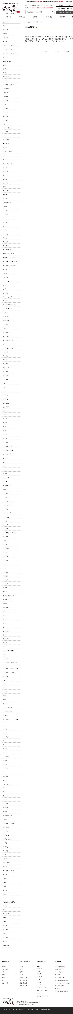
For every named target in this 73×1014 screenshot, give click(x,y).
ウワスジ (5, 108)
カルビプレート (7, 151)
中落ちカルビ (7, 862)
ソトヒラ (5, 375)
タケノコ (5, 387)
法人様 (35, 17)
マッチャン (6, 737)
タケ (4, 383)
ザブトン (5, 269)
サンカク (5, 242)
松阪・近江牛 (23, 983)
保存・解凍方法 (59, 977)
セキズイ (5, 356)
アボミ (5, 73)
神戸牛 (21, 969)
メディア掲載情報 (60, 966)
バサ (4, 611)
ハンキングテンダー (8, 595)
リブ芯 (5, 843)
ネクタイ (5, 536)
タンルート (6, 411)
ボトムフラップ (7, 707)
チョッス (5, 458)
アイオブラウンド (8, 45)
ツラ (4, 466)
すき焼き (4, 966)
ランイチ (5, 807)
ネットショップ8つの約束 (62, 983)
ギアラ (5, 167)
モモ (38, 971)
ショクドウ (6, 301)
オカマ (5, 124)
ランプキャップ (7, 815)
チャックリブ (7, 454)
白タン (5, 910)
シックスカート (7, 281)
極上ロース (40, 974)
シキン (5, 273)
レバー (5, 855)
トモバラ (5, 509)
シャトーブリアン (8, 297)
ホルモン (5, 703)
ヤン (4, 792)
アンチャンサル (7, 77)
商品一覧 (49, 17)
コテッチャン (7, 202)
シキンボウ (6, 277)
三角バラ (5, 858)
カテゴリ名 (6, 143)
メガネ (5, 780)
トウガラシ (6, 497)
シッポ (5, 285)
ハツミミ (5, 572)
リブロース (6, 835)
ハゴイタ (5, 556)
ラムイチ (5, 803)
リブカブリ (6, 827)
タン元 (5, 422)
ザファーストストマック (10, 261)
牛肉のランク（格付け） (10, 902)
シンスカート (7, 320)
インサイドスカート (8, 84)
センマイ (5, 363)
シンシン (5, 312)
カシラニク (6, 139)
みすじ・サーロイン (43, 996)
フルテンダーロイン (8, 650)
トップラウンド (7, 505)
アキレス (5, 57)
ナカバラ (5, 525)
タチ (4, 391)
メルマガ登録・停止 (44, 1009)
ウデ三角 (5, 100)
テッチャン (6, 477)
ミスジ (5, 764)
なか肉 (5, 33)
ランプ (5, 811)
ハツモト (5, 576)
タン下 (5, 415)
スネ (4, 344)
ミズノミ (5, 768)
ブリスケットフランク (9, 672)
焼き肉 (4, 974)
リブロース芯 (7, 839)
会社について (59, 988)
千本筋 (5, 866)
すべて (57, 52)
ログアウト (11, 1009)
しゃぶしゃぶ (5, 969)
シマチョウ (6, 293)
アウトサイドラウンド (9, 53)
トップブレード (7, 501)
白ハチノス (6, 913)
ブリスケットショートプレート (10, 663)
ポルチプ (5, 715)
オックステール (7, 128)
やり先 (5, 41)
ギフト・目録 (5, 983)
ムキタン (5, 776)
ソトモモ (5, 379)
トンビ (5, 521)
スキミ (5, 328)
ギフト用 (8, 17)
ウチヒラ (5, 92)
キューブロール (7, 163)
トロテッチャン (7, 517)
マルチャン (6, 756)
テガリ (5, 473)
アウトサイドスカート (9, 49)
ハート (5, 603)
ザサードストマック (8, 253)
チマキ (5, 438)
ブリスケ (5, 658)
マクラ (5, 733)
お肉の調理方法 (59, 969)
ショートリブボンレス (9, 304)
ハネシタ (5, 584)
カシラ (5, 135)
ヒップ (5, 619)
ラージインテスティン (9, 823)
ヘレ (4, 684)
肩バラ (5, 925)
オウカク (5, 120)
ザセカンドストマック (9, 257)
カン (4, 155)
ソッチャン (6, 367)
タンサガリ (6, 407)
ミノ (4, 772)
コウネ (5, 194)
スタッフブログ (7, 332)
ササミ (5, 238)
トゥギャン (6, 493)
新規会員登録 (19, 1009)
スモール (5, 352)
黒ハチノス (6, 945)
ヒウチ (5, 615)
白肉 (4, 917)
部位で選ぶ (41, 961)
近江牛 (21, 972)
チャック (5, 442)
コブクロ (5, 210)
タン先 (5, 426)
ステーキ (4, 972)
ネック (5, 544)
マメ (4, 741)
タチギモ (5, 395)
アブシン (5, 69)
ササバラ (5, 234)
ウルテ (5, 104)
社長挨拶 (57, 974)
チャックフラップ (8, 450)
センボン (5, 360)
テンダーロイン (7, 485)
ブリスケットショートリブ (10, 668)
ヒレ (4, 627)
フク (4, 646)
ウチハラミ (6, 88)
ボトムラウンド (7, 711)
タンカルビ (6, 403)
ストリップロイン (8, 340)
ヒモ (4, 623)
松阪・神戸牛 (23, 980)
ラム (4, 800)
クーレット (6, 183)
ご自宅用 (22, 17)
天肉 (4, 882)
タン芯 (5, 430)
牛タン (5, 898)
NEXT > (68, 52)
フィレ (5, 635)
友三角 (5, 874)
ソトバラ (5, 371)
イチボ (5, 80)
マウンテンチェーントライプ (10, 720)
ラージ (5, 819)
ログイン (4, 1009)
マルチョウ (6, 760)
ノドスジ (5, 552)
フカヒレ (5, 642)
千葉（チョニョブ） (8, 870)
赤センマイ (6, 937)
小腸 (4, 886)
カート (36, 1009)
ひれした (5, 37)
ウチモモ (5, 96)
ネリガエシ (6, 548)
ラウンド (5, 796)
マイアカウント (28, 1009)
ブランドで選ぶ (25, 961)
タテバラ (5, 399)
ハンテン (5, 599)
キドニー (5, 159)
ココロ (5, 198)
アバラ (5, 65)
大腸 (4, 878)
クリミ (5, 179)
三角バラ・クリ (41, 993)
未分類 (5, 890)
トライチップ (7, 513)
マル (4, 744)
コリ (4, 218)
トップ (25, 22)
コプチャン (6, 214)
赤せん (5, 933)
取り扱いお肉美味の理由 (62, 980)
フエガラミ (6, 639)
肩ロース (5, 929)
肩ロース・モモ (41, 987)
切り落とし (5, 977)
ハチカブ (5, 560)
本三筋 (5, 894)
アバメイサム (7, 61)
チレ (4, 462)
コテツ (5, 206)
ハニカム (5, 580)
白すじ (5, 906)
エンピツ (5, 116)
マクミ (5, 729)
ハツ (4, 568)
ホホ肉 (5, 699)
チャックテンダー (8, 446)
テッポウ (5, 481)
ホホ (4, 695)
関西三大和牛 (23, 977)
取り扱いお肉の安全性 (61, 991)
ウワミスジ (6, 112)
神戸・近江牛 (23, 985)
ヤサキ (5, 788)
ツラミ (5, 470)
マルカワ (5, 748)
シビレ (5, 289)
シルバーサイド (7, 308)
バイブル (5, 607)
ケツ (4, 187)
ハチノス (5, 564)
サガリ (5, 230)
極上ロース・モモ (42, 990)
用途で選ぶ (5, 961)
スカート (5, 324)
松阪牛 (21, 966)
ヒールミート (7, 631)
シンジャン (6, 316)
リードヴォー (7, 851)
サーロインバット (8, 249)
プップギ (5, 676)
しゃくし (5, 25)
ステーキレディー (8, 336)
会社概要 (62, 17)
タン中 (5, 418)
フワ (4, 654)
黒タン (5, 941)
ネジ (4, 540)
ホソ (4, 688)
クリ (4, 175)
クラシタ (5, 171)
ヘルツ (5, 680)
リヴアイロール (7, 847)
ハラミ (5, 591)
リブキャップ (7, 831)
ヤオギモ (5, 784)
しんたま (5, 29)
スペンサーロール (8, 348)
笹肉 (4, 921)
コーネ (5, 226)
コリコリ (5, 222)
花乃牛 (21, 974)
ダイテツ (5, 434)
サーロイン (6, 246)
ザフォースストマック (9, 265)
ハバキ (5, 587)
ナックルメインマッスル (10, 532)
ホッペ (5, 692)
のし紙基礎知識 (59, 985)
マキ (4, 725)
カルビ (5, 147)
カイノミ (5, 132)
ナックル (5, 529)
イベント (4, 980)
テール (5, 489)
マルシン (5, 752)
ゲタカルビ (6, 191)
